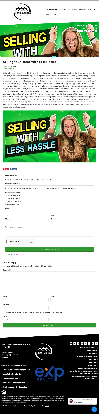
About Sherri (93, 359)
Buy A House (93, 354)
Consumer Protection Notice (88, 368)
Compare (82, 9)
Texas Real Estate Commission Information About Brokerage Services (83, 372)
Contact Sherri (93, 362)
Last (52, 215)
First (6, 215)
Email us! (4, 357)
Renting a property (14, 201)
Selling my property (14, 195)
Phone (7, 219)
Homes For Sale (64, 9)
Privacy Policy (93, 365)
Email (53, 219)
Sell (84, 28)
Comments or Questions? (14, 227)
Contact (94, 28)
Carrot (47, 406)
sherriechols (9, 69)
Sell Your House (92, 351)
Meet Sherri (92, 9)
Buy (88, 28)
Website (6, 304)
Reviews (75, 9)
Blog (54, 14)
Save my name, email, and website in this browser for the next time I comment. (34, 312)
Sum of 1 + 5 (8, 316)
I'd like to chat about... (13, 192)
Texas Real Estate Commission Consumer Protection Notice (84, 377)
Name (7, 208)
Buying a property (14, 198)
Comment (7, 270)
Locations (47, 14)
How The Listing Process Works (87, 356)
